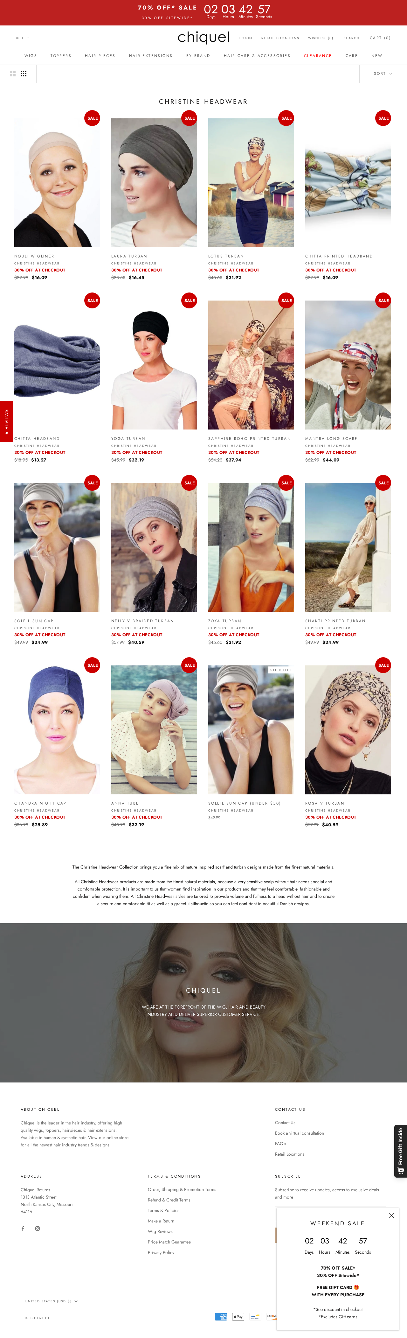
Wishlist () (321, 38)
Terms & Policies (163, 1210)
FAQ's (280, 1143)
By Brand (198, 56)
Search (352, 38)
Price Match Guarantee (169, 1242)
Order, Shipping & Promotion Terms (182, 1189)
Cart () (380, 38)
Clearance (318, 56)
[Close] (391, 1215)
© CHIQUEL (37, 1317)
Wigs (31, 56)
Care (352, 56)
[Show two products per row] (13, 73)
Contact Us (285, 1122)
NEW (377, 56)
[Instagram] (37, 1228)
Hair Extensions (151, 56)
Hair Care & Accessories (257, 56)
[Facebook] (23, 1228)
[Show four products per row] (23, 73)
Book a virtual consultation (299, 1133)
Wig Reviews (160, 1231)
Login (245, 38)
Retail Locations (280, 38)
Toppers (61, 56)
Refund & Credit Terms (169, 1200)
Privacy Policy (161, 1252)
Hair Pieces (100, 56)
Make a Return (161, 1221)
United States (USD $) (48, 1301)
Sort (381, 73)
